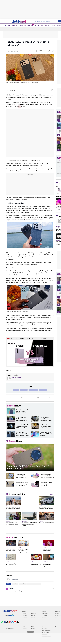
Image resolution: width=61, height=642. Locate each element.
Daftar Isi (11, 90)
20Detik (32, 622)
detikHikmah (33, 626)
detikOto (24, 626)
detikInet (24, 619)
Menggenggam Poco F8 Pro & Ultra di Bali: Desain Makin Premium (24, 160)
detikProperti (24, 628)
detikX (32, 621)
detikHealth (33, 617)
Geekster (50, 29)
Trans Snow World (46, 622)
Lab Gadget (42, 29)
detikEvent (44, 619)
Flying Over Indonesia (46, 630)
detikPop (33, 628)
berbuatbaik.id (45, 613)
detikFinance (24, 617)
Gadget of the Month (32, 29)
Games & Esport (29, 25)
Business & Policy (39, 25)
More (51, 441)
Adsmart (44, 617)
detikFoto (33, 624)
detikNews (24, 613)
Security (56, 29)
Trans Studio (44, 624)
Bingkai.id (44, 626)
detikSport (24, 622)
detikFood (33, 615)
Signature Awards (45, 621)
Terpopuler (22, 29)
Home (8, 25)
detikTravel (33, 613)
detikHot (23, 621)
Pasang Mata (44, 615)
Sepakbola (24, 624)
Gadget (21, 25)
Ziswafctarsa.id (45, 628)
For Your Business (45, 632)
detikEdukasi (24, 615)
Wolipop (33, 619)
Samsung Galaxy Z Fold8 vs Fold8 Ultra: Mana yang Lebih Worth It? (28, 338)
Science (47, 25)
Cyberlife (14, 25)
